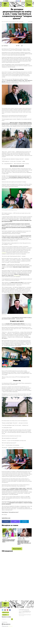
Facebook (6, 521)
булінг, (24, 537)
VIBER (15, 521)
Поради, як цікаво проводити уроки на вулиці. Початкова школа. (8, 540)
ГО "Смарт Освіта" (26, 610)
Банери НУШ (5, 614)
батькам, (7, 21)
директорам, (14, 21)
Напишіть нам (5, 612)
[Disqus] (17, 564)
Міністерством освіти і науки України (25, 612)
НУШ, (18, 21)
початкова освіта (5, 538)
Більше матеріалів (17, 548)
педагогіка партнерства (21, 539)
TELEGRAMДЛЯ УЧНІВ (24, 521)
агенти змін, (20, 537)
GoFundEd (4, 252)
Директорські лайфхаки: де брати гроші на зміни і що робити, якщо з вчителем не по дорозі (24, 542)
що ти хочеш (16, 275)
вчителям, (10, 21)
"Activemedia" (10, 626)
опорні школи (21, 21)
